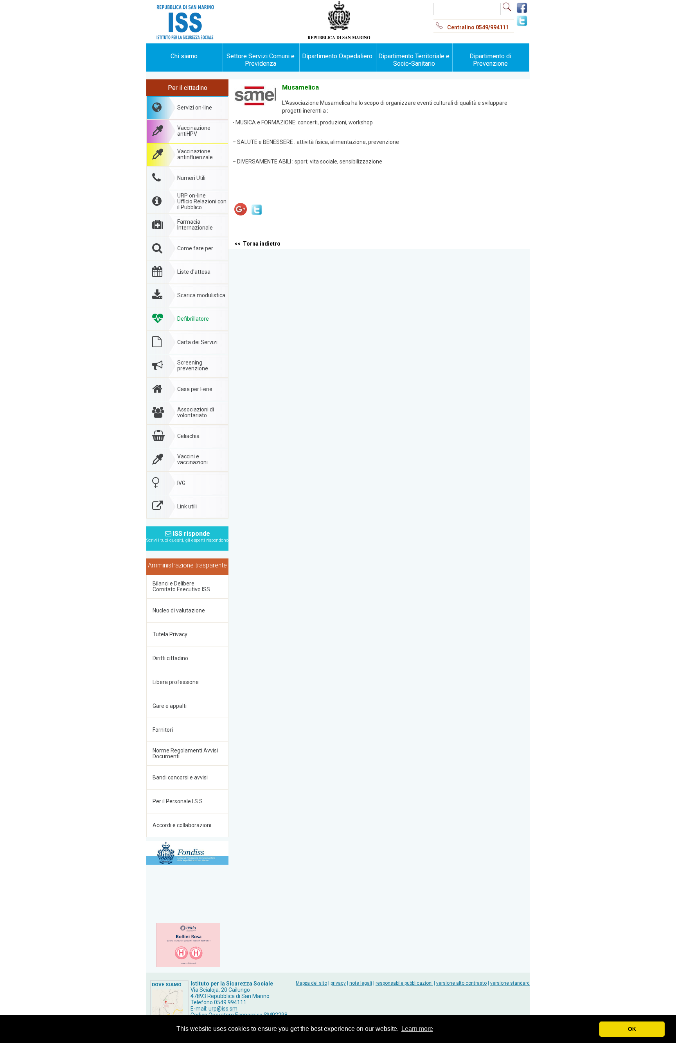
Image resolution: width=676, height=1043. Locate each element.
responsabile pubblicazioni (404, 983)
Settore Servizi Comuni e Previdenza (261, 59)
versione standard (510, 983)
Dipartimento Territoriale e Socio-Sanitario (413, 59)
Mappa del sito (311, 983)
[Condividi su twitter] (256, 215)
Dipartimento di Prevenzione (490, 59)
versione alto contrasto (461, 983)
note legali (360, 983)
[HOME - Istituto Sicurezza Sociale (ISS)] (209, 8)
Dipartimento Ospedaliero (337, 56)
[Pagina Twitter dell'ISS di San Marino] (522, 25)
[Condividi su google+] (240, 215)
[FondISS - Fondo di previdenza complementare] (187, 853)
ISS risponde (187, 534)
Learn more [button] (417, 1028)
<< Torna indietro (257, 244)
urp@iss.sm (223, 1008)
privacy (338, 983)
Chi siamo (184, 56)
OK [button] (632, 1029)
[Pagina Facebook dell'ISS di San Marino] (522, 12)
